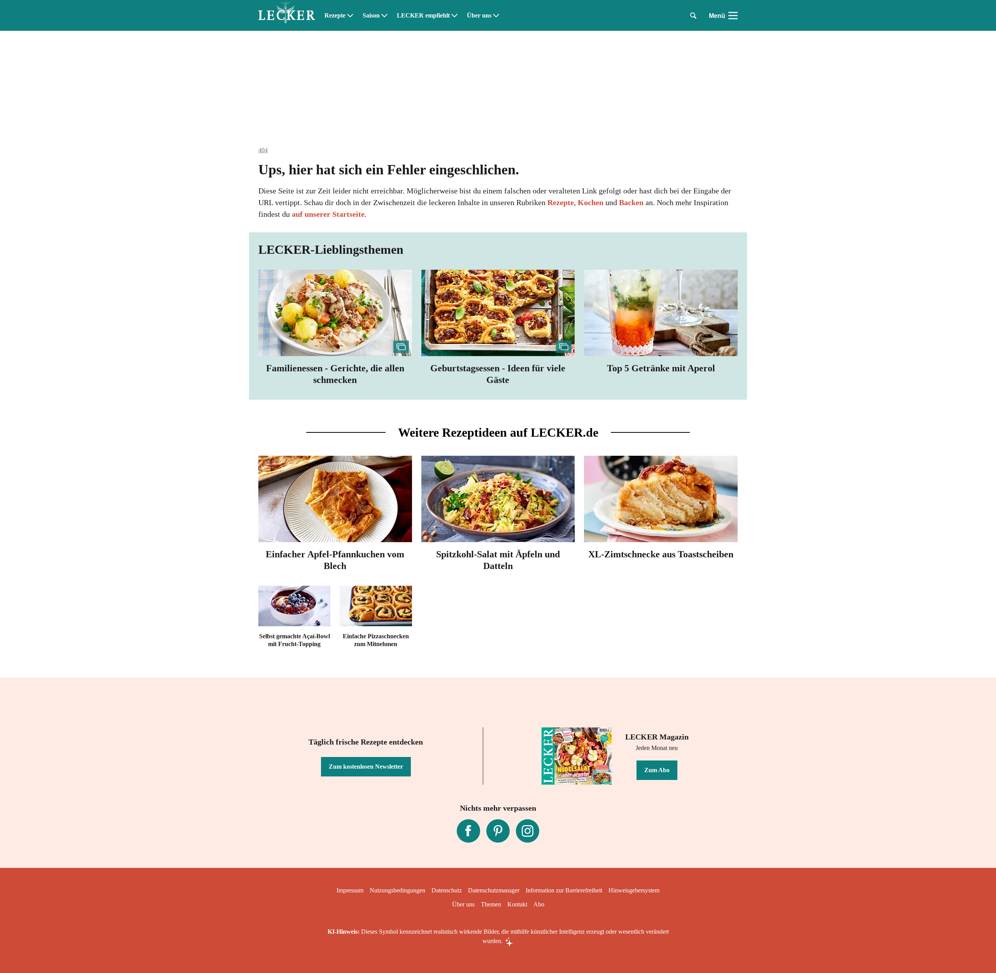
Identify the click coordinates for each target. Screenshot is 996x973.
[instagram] (527, 831)
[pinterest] (498, 831)
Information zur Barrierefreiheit (564, 890)
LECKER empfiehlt (423, 15)
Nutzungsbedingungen (397, 890)
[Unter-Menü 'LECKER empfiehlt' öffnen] (454, 15)
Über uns (479, 15)
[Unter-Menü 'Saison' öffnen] (384, 15)
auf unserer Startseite (328, 214)
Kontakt (517, 904)
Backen (631, 202)
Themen (491, 904)
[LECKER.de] (286, 15)
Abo (538, 904)
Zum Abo (657, 770)
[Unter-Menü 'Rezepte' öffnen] (350, 15)
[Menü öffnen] (733, 15)
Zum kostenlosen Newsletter (366, 766)
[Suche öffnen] (693, 15)
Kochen (590, 202)
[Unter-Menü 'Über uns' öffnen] (496, 15)
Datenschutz (446, 890)
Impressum (350, 890)
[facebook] (468, 831)
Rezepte (334, 15)
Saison (371, 15)
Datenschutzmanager (493, 890)
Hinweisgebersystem (633, 890)
